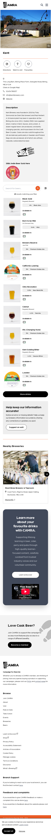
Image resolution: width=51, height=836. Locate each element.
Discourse (7, 764)
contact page (40, 681)
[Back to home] (10, 5)
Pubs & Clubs (8, 710)
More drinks (25, 394)
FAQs (29, 681)
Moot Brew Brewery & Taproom (19, 488)
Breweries (7, 721)
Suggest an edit (16, 427)
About (5, 702)
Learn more (23, 825)
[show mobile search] (41, 4)
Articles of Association (11, 749)
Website (9, 99)
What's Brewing (9, 768)
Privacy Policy (8, 741)
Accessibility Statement (12, 745)
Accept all (8, 831)
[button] (46, 474)
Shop (5, 738)
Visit (4, 706)
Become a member (19, 645)
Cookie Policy (8, 753)
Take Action (7, 713)
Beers (5, 725)
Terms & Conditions (10, 761)
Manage (22, 831)
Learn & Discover (25, 575)
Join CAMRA (8, 698)
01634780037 (11, 91)
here (21, 785)
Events (5, 717)
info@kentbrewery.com (15, 95)
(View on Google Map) (11, 87)
